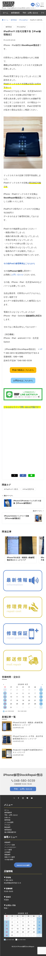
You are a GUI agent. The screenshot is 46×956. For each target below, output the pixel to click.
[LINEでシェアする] (31, 475)
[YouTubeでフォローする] (32, 798)
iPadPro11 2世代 (11, 489)
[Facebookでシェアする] (23, 475)
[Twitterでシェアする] (14, 475)
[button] (23, 370)
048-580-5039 (24, 780)
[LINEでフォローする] (27, 798)
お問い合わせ (17, 274)
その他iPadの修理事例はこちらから (19, 263)
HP (41, 349)
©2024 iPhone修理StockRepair (23, 946)
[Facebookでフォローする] (18, 798)
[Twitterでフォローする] (14, 798)
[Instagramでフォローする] (23, 798)
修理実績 (9, 27)
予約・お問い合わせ (23, 789)
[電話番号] (38, 5)
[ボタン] (33, 6)
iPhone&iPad (21, 27)
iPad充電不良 (29, 489)
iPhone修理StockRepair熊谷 (23, 775)
